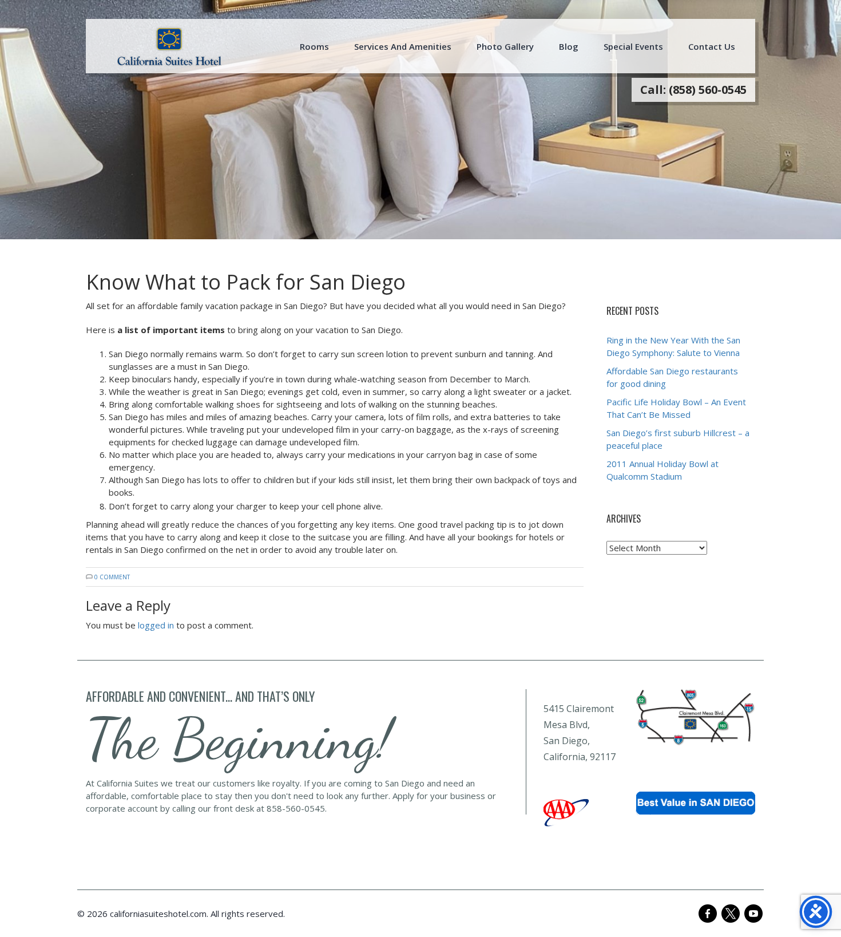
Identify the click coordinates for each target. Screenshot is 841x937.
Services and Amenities (402, 46)
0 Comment (112, 577)
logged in (156, 625)
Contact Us (711, 46)
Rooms (314, 46)
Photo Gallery (505, 46)
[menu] (169, 46)
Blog (568, 46)
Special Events (633, 46)
